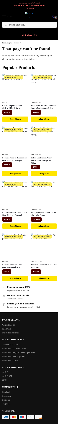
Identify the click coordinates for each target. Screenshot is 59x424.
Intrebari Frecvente (10, 333)
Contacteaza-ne (8, 325)
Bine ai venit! (29, 8)
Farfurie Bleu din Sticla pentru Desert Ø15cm (12, 266)
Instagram (6, 396)
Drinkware (36, 102)
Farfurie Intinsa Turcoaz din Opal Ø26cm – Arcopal (14, 213)
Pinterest (6, 400)
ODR (4, 380)
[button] (53, 16)
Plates (5, 155)
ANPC (5, 372)
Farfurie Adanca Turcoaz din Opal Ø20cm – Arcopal (14, 159)
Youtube (5, 404)
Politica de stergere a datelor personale (18, 352)
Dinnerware (36, 262)
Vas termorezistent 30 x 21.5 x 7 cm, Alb (44, 266)
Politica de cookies (10, 360)
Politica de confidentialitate (14, 348)
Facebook (6, 392)
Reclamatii (6, 329)
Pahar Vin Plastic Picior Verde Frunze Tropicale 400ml (41, 160)
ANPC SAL (7, 376)
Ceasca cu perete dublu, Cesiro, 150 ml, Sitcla (12, 106)
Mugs (4, 102)
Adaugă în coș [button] (15, 119)
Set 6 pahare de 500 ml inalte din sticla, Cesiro (43, 213)
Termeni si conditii (10, 344)
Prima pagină (7, 43)
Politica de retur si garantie (13, 356)
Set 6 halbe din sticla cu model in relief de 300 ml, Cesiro (44, 106)
